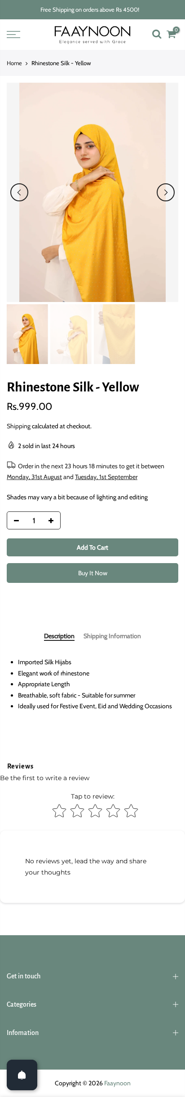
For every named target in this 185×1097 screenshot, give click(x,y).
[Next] (166, 192)
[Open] (22, 1075)
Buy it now (92, 573)
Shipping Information (112, 636)
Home (14, 63)
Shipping (19, 426)
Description (59, 636)
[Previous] (19, 192)
